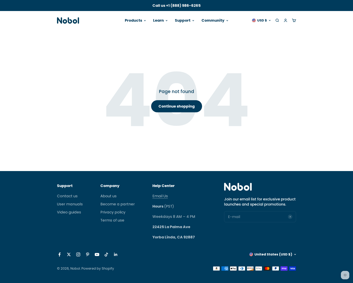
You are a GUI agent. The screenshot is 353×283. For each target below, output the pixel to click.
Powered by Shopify (97, 268)
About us (108, 196)
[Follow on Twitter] (68, 254)
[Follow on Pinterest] (87, 254)
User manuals (70, 204)
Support (182, 20)
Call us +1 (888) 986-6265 (176, 5)
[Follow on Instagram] (78, 254)
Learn (158, 20)
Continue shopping (176, 106)
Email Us (160, 196)
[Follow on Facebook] (59, 254)
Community (213, 20)
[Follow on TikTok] (106, 254)
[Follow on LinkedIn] (115, 254)
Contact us (67, 196)
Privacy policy (112, 212)
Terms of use (112, 220)
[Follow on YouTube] (97, 254)
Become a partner (117, 204)
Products (133, 20)
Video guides (69, 212)
